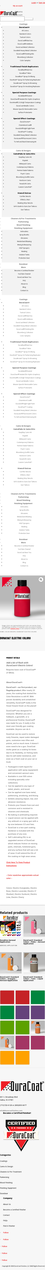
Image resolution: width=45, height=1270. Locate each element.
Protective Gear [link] (24, 258)
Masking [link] (24, 251)
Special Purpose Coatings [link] (24, 92)
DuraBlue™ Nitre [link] (25, 73)
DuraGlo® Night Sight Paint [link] (25, 128)
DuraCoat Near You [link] (24, 277)
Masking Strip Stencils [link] (25, 203)
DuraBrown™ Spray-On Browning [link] (25, 83)
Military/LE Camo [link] (25, 164)
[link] (18, 11)
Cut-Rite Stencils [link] (25, 196)
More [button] (23, 267)
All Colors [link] (25, 31)
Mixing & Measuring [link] (24, 245)
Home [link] (2, 631)
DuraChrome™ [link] (25, 122)
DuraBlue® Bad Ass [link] (25, 70)
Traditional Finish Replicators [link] (24, 66)
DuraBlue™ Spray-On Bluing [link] (25, 76)
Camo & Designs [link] (23, 150)
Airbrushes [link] (24, 231)
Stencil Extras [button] (24, 193)
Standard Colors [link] (25, 34)
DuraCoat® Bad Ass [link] (25, 41)
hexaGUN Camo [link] (25, 184)
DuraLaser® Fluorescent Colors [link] (25, 138)
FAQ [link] (24, 280)
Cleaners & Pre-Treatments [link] (23, 218)
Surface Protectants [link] (25, 112)
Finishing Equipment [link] (23, 228)
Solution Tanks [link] (24, 255)
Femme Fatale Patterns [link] (25, 170)
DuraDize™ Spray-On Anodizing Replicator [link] (25, 86)
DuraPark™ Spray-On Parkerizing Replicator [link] (25, 80)
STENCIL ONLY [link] (25, 200)
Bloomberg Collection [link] (25, 57)
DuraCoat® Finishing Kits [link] (25, 54)
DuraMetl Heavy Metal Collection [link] (25, 50)
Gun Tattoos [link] (25, 210)
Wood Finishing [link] (23, 225)
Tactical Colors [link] (25, 37)
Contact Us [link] (24, 290)
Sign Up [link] (42, 2)
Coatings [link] (23, 24)
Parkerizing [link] (23, 222)
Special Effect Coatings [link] (24, 118)
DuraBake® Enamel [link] (25, 96)
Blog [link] (24, 287)
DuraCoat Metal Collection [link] (25, 47)
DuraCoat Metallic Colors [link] (25, 106)
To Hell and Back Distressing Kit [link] (25, 142)
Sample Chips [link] (14, 628)
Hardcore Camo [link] (25, 180)
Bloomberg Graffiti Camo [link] (25, 177)
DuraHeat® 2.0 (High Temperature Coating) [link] (25, 102)
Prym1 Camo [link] (25, 174)
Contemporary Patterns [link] (25, 167)
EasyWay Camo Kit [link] (25, 157)
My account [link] (17, 6)
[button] (28, 19)
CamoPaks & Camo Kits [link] (24, 154)
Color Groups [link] (10, 631)
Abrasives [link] (24, 238)
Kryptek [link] (25, 160)
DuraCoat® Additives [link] (25, 44)
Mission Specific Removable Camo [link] (25, 109)
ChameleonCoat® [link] (25, 125)
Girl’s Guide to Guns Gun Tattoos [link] (25, 206)
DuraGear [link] (23, 264)
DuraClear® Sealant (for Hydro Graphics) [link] (25, 99)
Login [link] (33, 2)
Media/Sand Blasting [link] (24, 241)
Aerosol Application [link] (8, 945)
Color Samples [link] (25, 60)
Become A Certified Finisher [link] (24, 271)
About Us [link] (24, 284)
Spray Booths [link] (24, 235)
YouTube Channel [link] (24, 274)
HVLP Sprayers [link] (24, 248)
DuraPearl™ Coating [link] (25, 132)
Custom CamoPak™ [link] (25, 187)
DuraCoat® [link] (24, 27)
